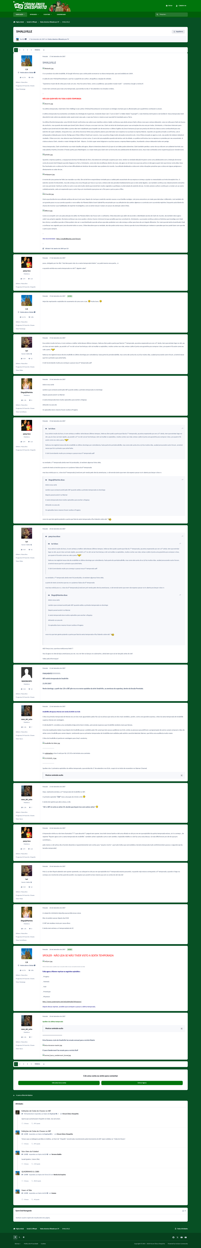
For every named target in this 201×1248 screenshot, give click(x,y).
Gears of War (27, 1190)
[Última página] (44, 50)
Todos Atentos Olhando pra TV (58, 39)
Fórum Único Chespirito (71, 1114)
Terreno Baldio (57, 1154)
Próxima (37, 50)
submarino (49, 753)
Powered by (178, 1244)
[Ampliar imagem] (48, 69)
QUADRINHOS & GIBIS (30, 1172)
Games (54, 1193)
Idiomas (17, 1244)
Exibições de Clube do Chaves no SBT (36, 1111)
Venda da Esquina (60, 1175)
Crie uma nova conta (59, 1083)
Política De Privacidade (31, 1244)
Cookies (43, 1244)
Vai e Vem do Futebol (30, 1152)
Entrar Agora (142, 1083)
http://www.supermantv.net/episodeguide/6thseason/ (62, 1002)
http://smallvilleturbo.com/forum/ (68, 239)
